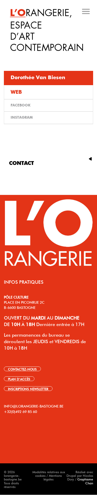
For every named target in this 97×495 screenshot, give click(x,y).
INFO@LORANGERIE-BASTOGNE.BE (33, 406)
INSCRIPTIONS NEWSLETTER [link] (28, 388)
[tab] (49, 57)
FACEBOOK (21, 105)
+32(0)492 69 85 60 (20, 411)
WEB (16, 92)
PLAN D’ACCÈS (19, 378)
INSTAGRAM (22, 117)
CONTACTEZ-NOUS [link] (22, 369)
